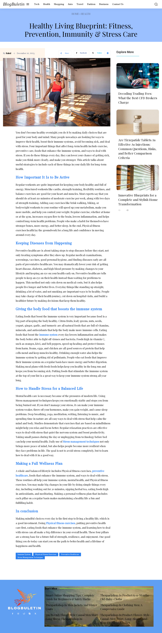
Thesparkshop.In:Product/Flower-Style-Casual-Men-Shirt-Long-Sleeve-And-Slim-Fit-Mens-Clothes (125, 619)
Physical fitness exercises (45, 554)
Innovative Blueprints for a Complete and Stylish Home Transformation (138, 199)
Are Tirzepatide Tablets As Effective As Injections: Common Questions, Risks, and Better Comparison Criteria (137, 149)
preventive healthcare (70, 554)
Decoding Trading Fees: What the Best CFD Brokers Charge (137, 97)
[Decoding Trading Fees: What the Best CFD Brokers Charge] (137, 76)
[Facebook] (12, 613)
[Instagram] (18, 613)
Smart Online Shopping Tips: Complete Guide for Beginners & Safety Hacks (70, 597)
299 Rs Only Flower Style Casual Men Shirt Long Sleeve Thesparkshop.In (72, 617)
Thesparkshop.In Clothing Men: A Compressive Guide (121, 607)
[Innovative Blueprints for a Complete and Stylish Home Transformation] (137, 177)
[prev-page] (119, 210)
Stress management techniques (30, 557)
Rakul (8, 53)
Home (75, 13)
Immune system (24, 554)
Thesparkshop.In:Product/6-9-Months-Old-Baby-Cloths (125, 597)
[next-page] (127, 210)
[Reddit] (24, 613)
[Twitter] (35, 613)
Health (85, 13)
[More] (107, 53)
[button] (155, 4)
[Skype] (29, 613)
